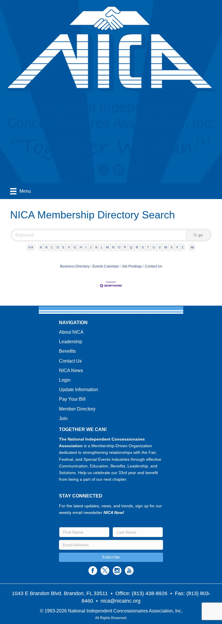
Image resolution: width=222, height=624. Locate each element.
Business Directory (75, 266)
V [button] (160, 247)
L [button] (102, 247)
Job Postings (132, 266)
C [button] (52, 247)
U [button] (154, 247)
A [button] (41, 247)
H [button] (81, 247)
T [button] (148, 247)
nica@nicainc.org (120, 601)
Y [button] (177, 247)
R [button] (137, 247)
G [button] (75, 247)
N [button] (113, 247)
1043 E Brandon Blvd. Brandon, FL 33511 (60, 593)
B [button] (46, 247)
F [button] (69, 247)
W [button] (165, 247)
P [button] (125, 247)
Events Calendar (105, 266)
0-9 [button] (30, 247)
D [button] (58, 247)
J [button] (91, 247)
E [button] (63, 247)
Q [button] (131, 247)
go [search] (200, 235)
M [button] (107, 247)
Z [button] (183, 247)
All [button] (192, 247)
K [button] (96, 247)
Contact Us (153, 266)
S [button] (143, 247)
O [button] (119, 247)
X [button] (172, 247)
